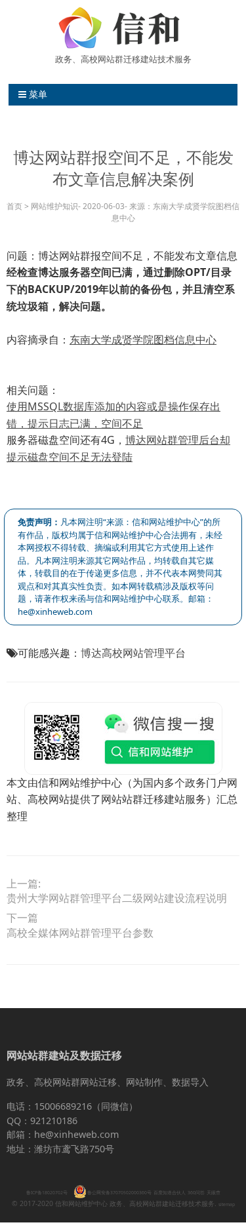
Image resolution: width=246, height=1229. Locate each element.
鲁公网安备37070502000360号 (119, 1193)
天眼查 (213, 1193)
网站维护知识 (54, 206)
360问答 (196, 1193)
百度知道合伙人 (170, 1193)
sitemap (226, 1204)
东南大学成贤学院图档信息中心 (143, 339)
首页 (14, 206)
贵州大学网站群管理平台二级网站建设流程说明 (117, 898)
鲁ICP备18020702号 (47, 1193)
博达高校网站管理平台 (133, 653)
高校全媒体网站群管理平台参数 (80, 933)
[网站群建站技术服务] (123, 27)
